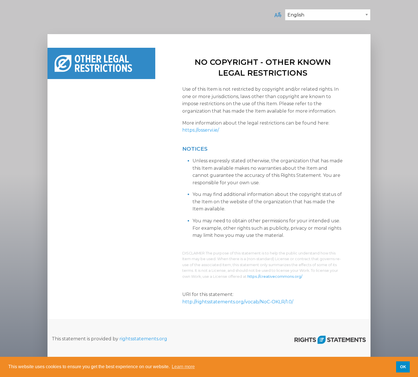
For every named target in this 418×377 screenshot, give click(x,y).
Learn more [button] (183, 366)
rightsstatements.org (143, 338)
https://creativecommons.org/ (274, 276)
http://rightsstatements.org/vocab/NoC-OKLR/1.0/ (237, 301)
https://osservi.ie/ (200, 130)
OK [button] (403, 366)
